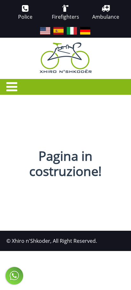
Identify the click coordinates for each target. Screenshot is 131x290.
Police (25, 16)
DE (80, 27)
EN (40, 27)
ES (53, 27)
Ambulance (105, 16)
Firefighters (65, 16)
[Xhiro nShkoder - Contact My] (14, 275)
